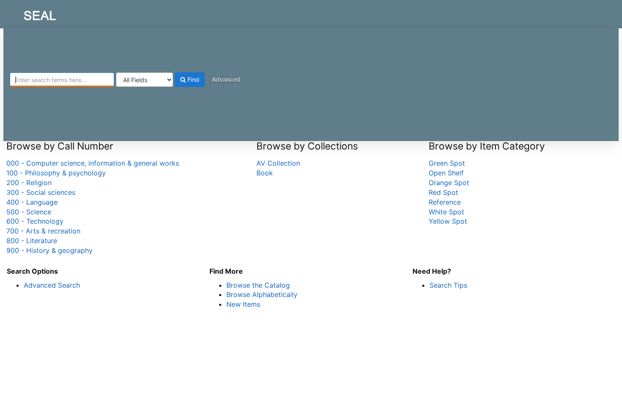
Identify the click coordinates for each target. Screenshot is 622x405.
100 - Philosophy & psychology (56, 173)
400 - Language (32, 202)
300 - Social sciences (40, 192)
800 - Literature (31, 240)
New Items (243, 304)
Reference (445, 202)
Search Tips (448, 285)
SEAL (23, 13)
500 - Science (28, 212)
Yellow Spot (448, 221)
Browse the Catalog (258, 285)
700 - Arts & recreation (43, 231)
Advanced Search (52, 285)
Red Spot (443, 192)
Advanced (226, 79)
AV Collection (278, 163)
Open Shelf (446, 173)
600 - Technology (34, 221)
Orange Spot (449, 182)
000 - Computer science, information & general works (92, 163)
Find (192, 79)
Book (264, 173)
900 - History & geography (49, 250)
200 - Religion (29, 182)
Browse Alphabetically (261, 294)
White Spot (446, 212)
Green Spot (447, 163)
